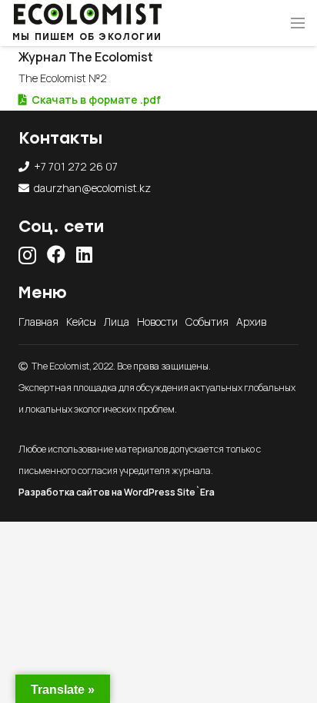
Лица (116, 321)
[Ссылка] (87, 13)
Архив (251, 321)
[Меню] (298, 23)
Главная (38, 321)
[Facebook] (56, 254)
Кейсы (81, 321)
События (207, 321)
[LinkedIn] (84, 254)
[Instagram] (27, 255)
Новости (157, 321)
